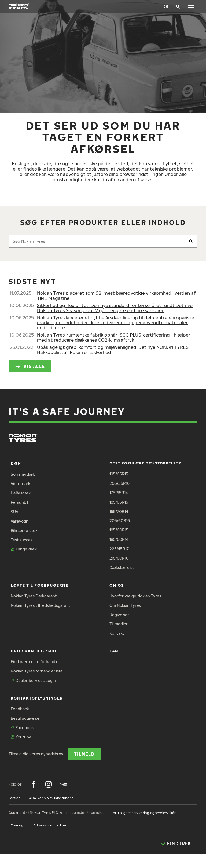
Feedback (20, 709)
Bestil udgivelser (26, 718)
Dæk (16, 463)
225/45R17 (119, 548)
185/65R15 (118, 502)
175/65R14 (118, 492)
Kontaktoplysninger (37, 698)
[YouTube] (63, 784)
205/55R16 (119, 483)
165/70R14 (118, 511)
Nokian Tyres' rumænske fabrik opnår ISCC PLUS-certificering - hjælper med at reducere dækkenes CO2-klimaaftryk (113, 337)
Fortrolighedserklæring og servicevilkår (143, 813)
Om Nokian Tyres (125, 605)
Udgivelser (119, 614)
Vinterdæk (20, 483)
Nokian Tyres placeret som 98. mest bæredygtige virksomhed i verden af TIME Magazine (116, 295)
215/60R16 (118, 558)
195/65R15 (118, 474)
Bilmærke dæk (24, 530)
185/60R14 (118, 539)
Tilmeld (84, 753)
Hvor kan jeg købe (34, 651)
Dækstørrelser (122, 567)
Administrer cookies (50, 825)
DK (165, 6)
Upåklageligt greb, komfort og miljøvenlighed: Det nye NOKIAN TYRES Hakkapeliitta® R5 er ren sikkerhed (113, 349)
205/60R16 (119, 520)
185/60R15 (118, 530)
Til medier (118, 624)
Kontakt (116, 633)
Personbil (19, 502)
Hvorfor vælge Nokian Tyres (135, 596)
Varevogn (19, 521)
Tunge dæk (26, 549)
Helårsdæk (21, 493)
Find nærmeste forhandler (35, 661)
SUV (14, 511)
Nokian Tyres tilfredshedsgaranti (41, 605)
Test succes (21, 540)
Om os (116, 585)
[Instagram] (48, 784)
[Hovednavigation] (191, 6)
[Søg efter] (178, 6)
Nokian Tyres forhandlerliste (37, 671)
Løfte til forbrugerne (39, 585)
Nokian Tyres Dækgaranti (34, 596)
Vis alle (34, 366)
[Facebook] (33, 784)
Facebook (25, 727)
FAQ (113, 651)
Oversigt (18, 825)
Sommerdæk (23, 474)
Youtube (23, 737)
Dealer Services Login (36, 680)
